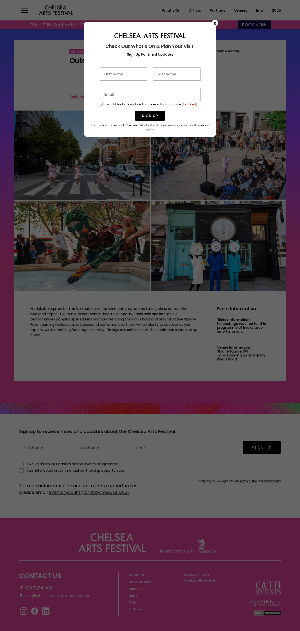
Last (176, 84)
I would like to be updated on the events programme (151, 104)
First (123, 84)
